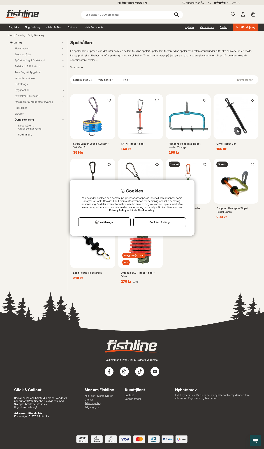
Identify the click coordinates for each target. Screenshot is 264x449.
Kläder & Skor (54, 27)
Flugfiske (13, 27)
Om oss (89, 399)
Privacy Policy (117, 210)
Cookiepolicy (146, 210)
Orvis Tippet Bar (226, 143)
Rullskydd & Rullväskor (28, 66)
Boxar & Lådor (23, 54)
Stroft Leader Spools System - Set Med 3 (91, 145)
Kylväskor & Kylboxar (27, 95)
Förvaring (20, 35)
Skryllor (19, 113)
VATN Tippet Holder (132, 143)
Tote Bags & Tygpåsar (28, 72)
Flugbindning (32, 27)
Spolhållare (25, 134)
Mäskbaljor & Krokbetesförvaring (34, 101)
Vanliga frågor (133, 398)
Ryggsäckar (22, 89)
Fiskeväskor (22, 48)
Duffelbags (21, 84)
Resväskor (21, 107)
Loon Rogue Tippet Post (87, 272)
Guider (223, 27)
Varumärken (207, 27)
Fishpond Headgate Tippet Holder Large (232, 210)
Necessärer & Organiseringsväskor (30, 127)
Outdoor (72, 27)
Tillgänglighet (92, 407)
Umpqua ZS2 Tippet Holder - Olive (138, 274)
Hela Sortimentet (94, 27)
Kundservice (193, 2)
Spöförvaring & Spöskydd (30, 60)
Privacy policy (93, 403)
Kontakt (129, 395)
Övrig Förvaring (36, 35)
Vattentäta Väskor (25, 78)
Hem (10, 35)
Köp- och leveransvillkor (99, 395)
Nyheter (189, 27)
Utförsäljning (247, 27)
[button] (231, 2)
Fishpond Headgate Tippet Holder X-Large (184, 145)
